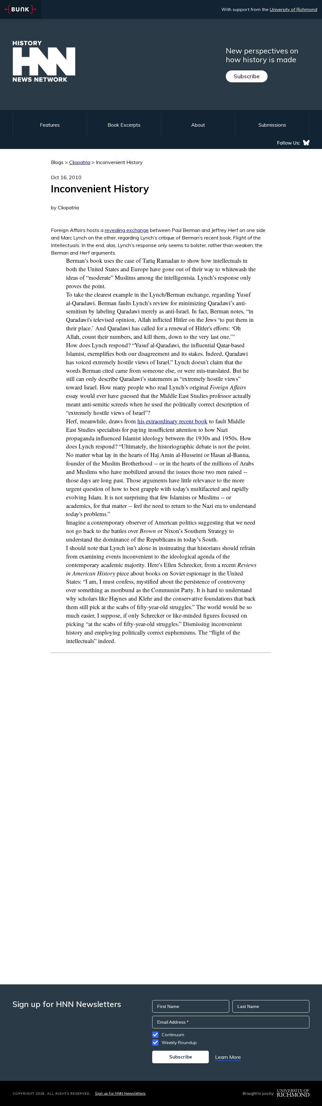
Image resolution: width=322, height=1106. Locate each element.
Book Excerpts (124, 125)
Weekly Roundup (179, 1042)
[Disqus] (161, 731)
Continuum (173, 1034)
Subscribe (247, 76)
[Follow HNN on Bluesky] (306, 143)
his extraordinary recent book (172, 421)
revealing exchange (127, 230)
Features (50, 125)
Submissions (272, 125)
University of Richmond (293, 9)
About (198, 125)
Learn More (228, 1057)
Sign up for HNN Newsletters (120, 1093)
